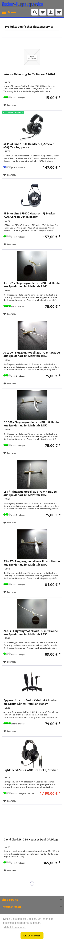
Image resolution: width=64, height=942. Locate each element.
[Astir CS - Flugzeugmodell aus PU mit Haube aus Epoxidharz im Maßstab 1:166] (32, 266)
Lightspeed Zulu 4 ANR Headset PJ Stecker (30, 770)
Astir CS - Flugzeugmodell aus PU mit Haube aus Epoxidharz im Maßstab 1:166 (31, 284)
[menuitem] (8, 12)
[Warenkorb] (58, 12)
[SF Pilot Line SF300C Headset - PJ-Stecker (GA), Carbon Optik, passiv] (32, 196)
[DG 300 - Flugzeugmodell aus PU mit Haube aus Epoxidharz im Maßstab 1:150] (32, 405)
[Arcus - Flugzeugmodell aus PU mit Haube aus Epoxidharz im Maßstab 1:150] (32, 613)
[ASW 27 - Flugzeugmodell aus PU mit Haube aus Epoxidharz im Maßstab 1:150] (32, 544)
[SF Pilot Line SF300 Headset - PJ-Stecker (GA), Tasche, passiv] (32, 127)
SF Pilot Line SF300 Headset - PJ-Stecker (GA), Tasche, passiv (28, 145)
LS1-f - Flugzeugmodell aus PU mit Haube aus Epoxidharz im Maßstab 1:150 (30, 493)
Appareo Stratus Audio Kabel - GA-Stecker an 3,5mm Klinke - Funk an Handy (30, 702)
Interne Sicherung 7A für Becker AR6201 (29, 74)
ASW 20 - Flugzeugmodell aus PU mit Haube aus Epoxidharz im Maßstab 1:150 (31, 354)
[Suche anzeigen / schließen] (34, 12)
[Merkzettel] (42, 12)
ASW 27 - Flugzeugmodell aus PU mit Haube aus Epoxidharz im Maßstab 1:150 (31, 563)
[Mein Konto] (50, 12)
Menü (12, 12)
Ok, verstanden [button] (32, 935)
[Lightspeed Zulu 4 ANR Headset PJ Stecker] (32, 753)
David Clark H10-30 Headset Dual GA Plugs (30, 839)
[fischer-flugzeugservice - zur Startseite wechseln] (22, 4)
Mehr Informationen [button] (15, 927)
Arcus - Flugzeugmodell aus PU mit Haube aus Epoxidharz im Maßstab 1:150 (30, 632)
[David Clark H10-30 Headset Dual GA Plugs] (32, 822)
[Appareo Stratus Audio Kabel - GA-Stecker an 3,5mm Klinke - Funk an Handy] (32, 683)
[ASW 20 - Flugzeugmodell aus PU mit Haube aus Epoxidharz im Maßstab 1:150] (32, 335)
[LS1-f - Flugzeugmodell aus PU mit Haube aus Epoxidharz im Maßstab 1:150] (32, 474)
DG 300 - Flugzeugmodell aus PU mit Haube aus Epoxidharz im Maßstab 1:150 (31, 424)
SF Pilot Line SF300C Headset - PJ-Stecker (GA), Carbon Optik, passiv (29, 215)
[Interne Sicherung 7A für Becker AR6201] (32, 57)
